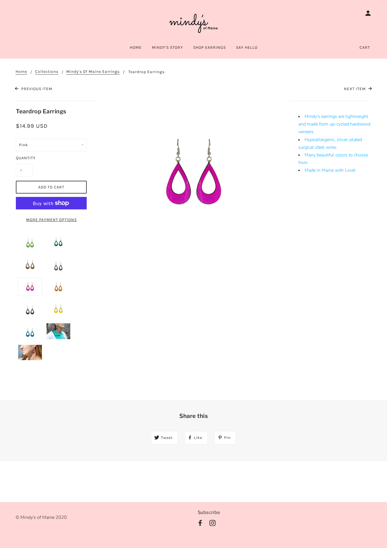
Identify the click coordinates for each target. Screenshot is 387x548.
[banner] (193, 22)
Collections (46, 72)
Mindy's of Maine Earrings (93, 72)
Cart (365, 47)
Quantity (24, 158)
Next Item (355, 88)
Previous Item (36, 88)
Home (21, 72)
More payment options (51, 219)
